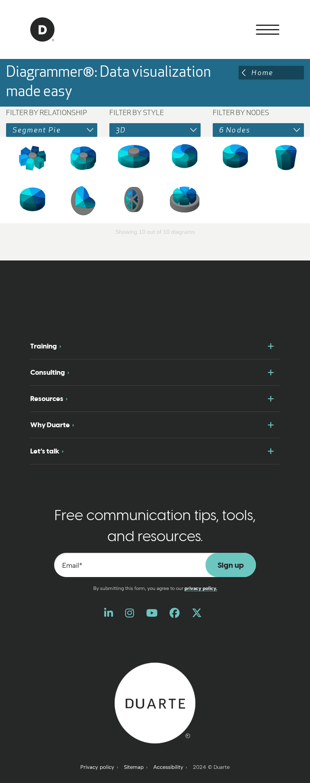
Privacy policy (97, 767)
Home (262, 72)
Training (43, 346)
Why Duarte (50, 425)
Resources (46, 399)
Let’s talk (44, 451)
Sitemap (134, 767)
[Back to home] (155, 702)
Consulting (47, 372)
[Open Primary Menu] (268, 29)
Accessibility (168, 767)
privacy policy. (200, 588)
